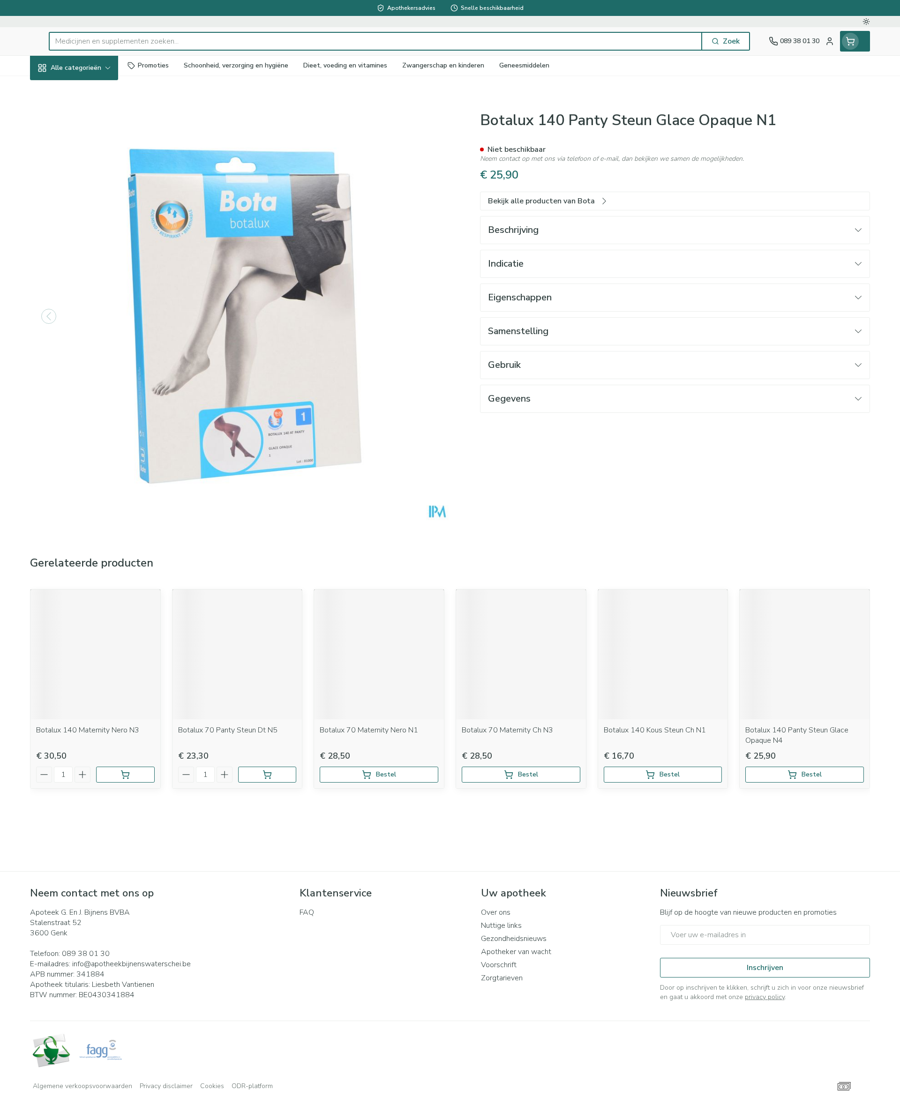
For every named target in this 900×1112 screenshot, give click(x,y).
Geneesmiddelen (90, 317)
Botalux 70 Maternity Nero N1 (369, 730)
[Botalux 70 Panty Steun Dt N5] (237, 654)
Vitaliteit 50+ (90, 215)
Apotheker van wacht (516, 952)
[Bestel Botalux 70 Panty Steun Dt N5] (267, 775)
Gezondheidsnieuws (514, 938)
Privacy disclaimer (166, 1086)
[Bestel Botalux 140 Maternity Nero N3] (125, 775)
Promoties (56, 89)
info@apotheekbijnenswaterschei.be (131, 964)
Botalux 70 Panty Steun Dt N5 (228, 730)
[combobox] (375, 41)
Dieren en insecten (90, 291)
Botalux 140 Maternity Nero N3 (87, 730)
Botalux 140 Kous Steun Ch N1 (655, 730)
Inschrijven (765, 968)
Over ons (495, 912)
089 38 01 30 (86, 953)
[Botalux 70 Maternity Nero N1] (379, 654)
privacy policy (765, 997)
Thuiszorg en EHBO (90, 266)
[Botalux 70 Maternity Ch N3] (521, 654)
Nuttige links (501, 925)
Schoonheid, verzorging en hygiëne (90, 118)
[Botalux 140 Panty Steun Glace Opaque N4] (805, 654)
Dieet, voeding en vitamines (90, 152)
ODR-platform (252, 1086)
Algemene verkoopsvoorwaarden (82, 1086)
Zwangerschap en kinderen (90, 186)
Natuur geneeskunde (90, 240)
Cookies (212, 1086)
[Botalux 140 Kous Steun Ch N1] (663, 654)
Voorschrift (499, 965)
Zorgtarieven (502, 978)
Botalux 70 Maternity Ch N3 (507, 730)
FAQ (307, 912)
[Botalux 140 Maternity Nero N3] (95, 654)
